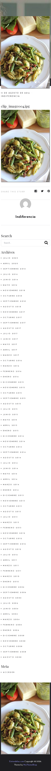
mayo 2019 (10, 285)
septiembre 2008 (14, 652)
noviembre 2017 (14, 312)
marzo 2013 (11, 522)
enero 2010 (11, 582)
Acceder (9, 672)
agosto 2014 (12, 458)
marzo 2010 (11, 576)
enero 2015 (11, 431)
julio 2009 (10, 603)
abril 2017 (10, 350)
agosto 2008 (12, 657)
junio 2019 (10, 280)
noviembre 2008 (14, 641)
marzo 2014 (11, 485)
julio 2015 (10, 409)
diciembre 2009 (14, 587)
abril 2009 (10, 614)
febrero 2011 (12, 571)
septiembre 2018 (14, 301)
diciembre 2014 (13, 436)
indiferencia (10, 96)
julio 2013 (10, 517)
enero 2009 (11, 630)
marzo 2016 (11, 366)
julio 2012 (10, 555)
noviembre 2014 (14, 441)
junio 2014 (10, 468)
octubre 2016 (12, 361)
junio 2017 (10, 339)
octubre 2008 (13, 646)
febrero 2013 (12, 528)
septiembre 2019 (14, 269)
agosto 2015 (12, 404)
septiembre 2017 (14, 323)
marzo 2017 (11, 355)
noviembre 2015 (14, 387)
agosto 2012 (12, 549)
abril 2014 (10, 479)
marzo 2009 (11, 619)
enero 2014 (11, 490)
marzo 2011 (11, 565)
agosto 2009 (12, 598)
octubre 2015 (12, 393)
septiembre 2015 (14, 398)
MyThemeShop (30, 765)
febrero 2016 (12, 371)
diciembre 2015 (13, 382)
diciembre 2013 (13, 495)
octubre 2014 (12, 447)
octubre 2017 (12, 317)
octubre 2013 (12, 506)
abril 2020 (10, 263)
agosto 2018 (12, 307)
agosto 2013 (12, 512)
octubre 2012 (12, 538)
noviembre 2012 (14, 533)
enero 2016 (11, 377)
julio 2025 (10, 258)
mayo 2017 (10, 344)
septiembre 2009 (14, 592)
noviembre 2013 (14, 501)
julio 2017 (10, 334)
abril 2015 (10, 425)
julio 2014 (10, 463)
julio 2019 (10, 274)
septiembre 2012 (14, 544)
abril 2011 (10, 560)
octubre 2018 (12, 296)
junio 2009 (11, 609)
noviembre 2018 (14, 290)
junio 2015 (10, 414)
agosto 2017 (12, 328)
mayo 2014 (10, 474)
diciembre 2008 (14, 636)
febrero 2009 (12, 625)
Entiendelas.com (16, 761)
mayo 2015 (10, 420)
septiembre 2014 (14, 452)
